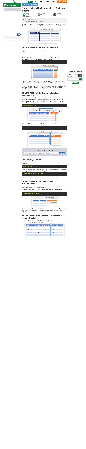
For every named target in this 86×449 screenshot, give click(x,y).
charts (53, 1)
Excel (41, 1)
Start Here (30, 1)
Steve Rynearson (45, 14)
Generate (62, 153)
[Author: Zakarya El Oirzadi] (54, 14)
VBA (35, 1)
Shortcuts (47, 1)
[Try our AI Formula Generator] (75, 76)
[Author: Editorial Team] (23, 14)
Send (19, 34)
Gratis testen (75, 82)
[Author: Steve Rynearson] (39, 14)
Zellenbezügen (47, 177)
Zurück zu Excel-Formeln (31, 4)
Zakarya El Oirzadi (61, 14)
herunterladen (40, 21)
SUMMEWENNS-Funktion (30, 50)
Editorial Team (29, 14)
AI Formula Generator (62, 1)
